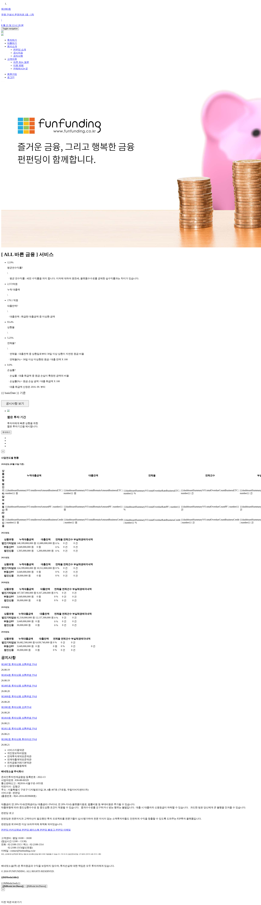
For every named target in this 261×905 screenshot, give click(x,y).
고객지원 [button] (12, 59)
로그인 (10, 77)
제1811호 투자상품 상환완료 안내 (19, 728)
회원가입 (12, 74)
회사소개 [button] (12, 46)
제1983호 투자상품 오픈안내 (16, 707)
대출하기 (12, 43)
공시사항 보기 (15, 403)
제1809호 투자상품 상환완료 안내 (19, 696)
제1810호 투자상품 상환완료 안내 (19, 718)
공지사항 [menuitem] (18, 56)
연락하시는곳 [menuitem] (20, 68)
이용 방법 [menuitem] (18, 65)
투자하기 (12, 40)
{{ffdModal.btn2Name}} (36, 886)
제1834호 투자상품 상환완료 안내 (19, 675)
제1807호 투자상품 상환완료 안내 (19, 664)
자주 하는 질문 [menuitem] (21, 62)
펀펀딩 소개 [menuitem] (19, 49)
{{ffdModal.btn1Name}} (13, 886)
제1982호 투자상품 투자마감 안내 (19, 739)
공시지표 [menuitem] (18, 52)
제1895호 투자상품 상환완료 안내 (19, 685)
